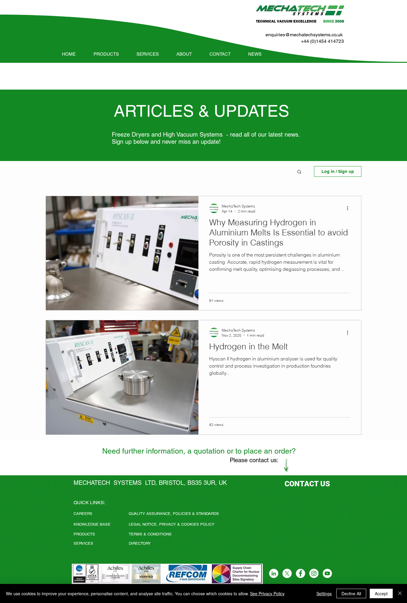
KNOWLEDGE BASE (92, 524)
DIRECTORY (140, 543)
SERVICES (83, 543)
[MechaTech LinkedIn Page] (273, 573)
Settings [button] (324, 593)
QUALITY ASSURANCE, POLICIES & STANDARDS (174, 513)
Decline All (351, 593)
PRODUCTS (84, 534)
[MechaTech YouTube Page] (327, 573)
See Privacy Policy (267, 593)
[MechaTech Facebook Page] (300, 573)
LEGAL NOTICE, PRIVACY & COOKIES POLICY (172, 524)
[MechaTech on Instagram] (314, 573)
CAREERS (83, 513)
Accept (381, 593)
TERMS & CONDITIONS (150, 534)
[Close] (399, 593)
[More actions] (349, 208)
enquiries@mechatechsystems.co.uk (304, 35)
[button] (299, 172)
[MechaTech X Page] (287, 573)
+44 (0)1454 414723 (322, 41)
